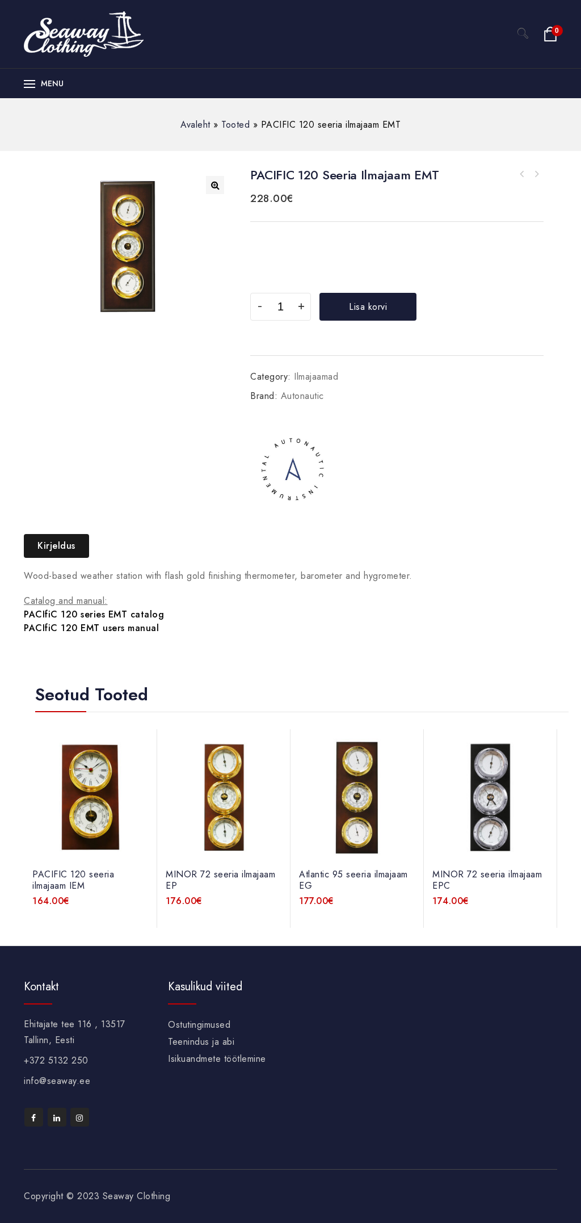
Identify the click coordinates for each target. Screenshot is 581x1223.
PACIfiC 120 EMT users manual (91, 627)
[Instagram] (79, 1117)
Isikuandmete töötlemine (217, 1058)
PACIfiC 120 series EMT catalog (94, 614)
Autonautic (302, 395)
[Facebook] (33, 1117)
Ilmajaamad (316, 376)
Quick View (142, 770)
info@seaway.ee (57, 1080)
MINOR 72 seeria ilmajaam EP (536, 174)
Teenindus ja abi (201, 1041)
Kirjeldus (56, 545)
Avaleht (195, 124)
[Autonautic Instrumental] (292, 468)
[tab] (61, 546)
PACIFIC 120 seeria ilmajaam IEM (521, 174)
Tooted (235, 124)
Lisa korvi (368, 306)
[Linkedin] (57, 1117)
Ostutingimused (199, 1024)
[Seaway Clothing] (84, 33)
